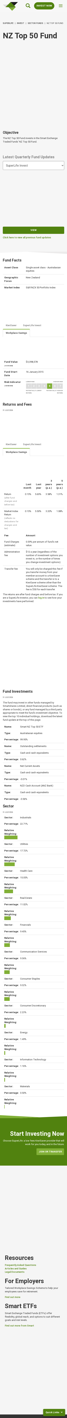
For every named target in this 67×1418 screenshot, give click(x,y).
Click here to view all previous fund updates (27, 237)
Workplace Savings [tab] (16, 333)
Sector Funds (35, 23)
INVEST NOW (44, 5)
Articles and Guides (16, 1268)
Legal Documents (14, 1271)
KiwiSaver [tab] (11, 325)
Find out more (12, 1297)
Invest (20, 23)
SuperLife (8, 23)
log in (41, 597)
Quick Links (53, 1412)
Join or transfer (50, 1151)
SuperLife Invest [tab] (32, 325)
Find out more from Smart (19, 1325)
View (33, 230)
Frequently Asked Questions (20, 1265)
